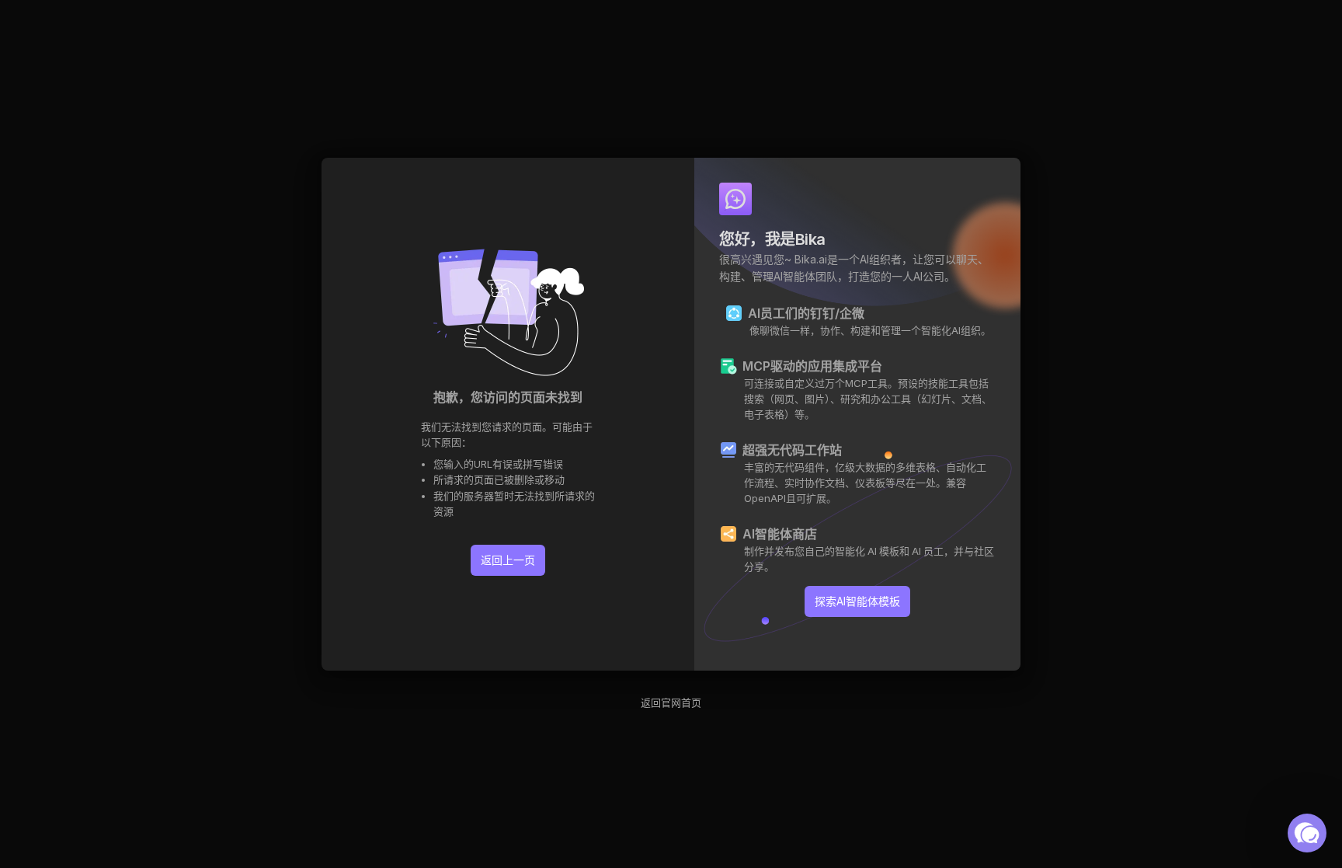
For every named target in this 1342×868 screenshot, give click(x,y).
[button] (1307, 833)
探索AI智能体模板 (857, 601)
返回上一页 (508, 559)
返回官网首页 (671, 702)
